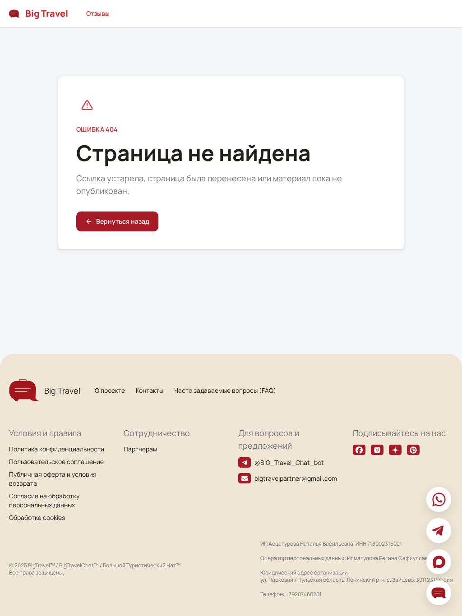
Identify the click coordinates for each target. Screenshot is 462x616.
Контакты (149, 390)
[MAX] (438, 561)
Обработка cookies (37, 517)
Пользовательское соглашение (56, 461)
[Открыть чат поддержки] (438, 592)
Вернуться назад (122, 221)
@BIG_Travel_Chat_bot (289, 462)
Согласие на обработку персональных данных (44, 500)
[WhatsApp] (438, 499)
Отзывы (98, 13)
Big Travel (46, 13)
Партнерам (140, 449)
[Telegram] (438, 530)
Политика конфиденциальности (56, 449)
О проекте (110, 390)
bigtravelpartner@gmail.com (295, 478)
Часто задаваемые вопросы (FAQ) (225, 390)
